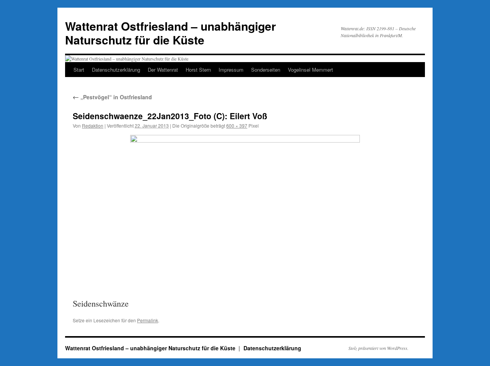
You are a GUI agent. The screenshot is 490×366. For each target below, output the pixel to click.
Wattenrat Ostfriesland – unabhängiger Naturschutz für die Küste (170, 33)
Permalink (147, 320)
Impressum (231, 69)
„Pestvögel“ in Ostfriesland (112, 97)
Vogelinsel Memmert (310, 69)
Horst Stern (198, 69)
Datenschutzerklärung (116, 69)
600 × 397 (236, 125)
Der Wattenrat (163, 69)
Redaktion (92, 125)
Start (79, 69)
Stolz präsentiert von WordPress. (378, 348)
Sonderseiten (265, 69)
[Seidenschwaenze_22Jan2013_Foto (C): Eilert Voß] (245, 211)
